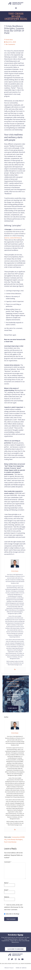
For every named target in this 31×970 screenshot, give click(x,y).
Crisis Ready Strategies (14, 839)
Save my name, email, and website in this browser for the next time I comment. (13, 907)
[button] (16, 8)
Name (6, 883)
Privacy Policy (9, 968)
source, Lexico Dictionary (13, 238)
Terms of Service (21, 968)
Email (6, 890)
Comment (7, 862)
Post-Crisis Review (10, 842)
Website (6, 897)
